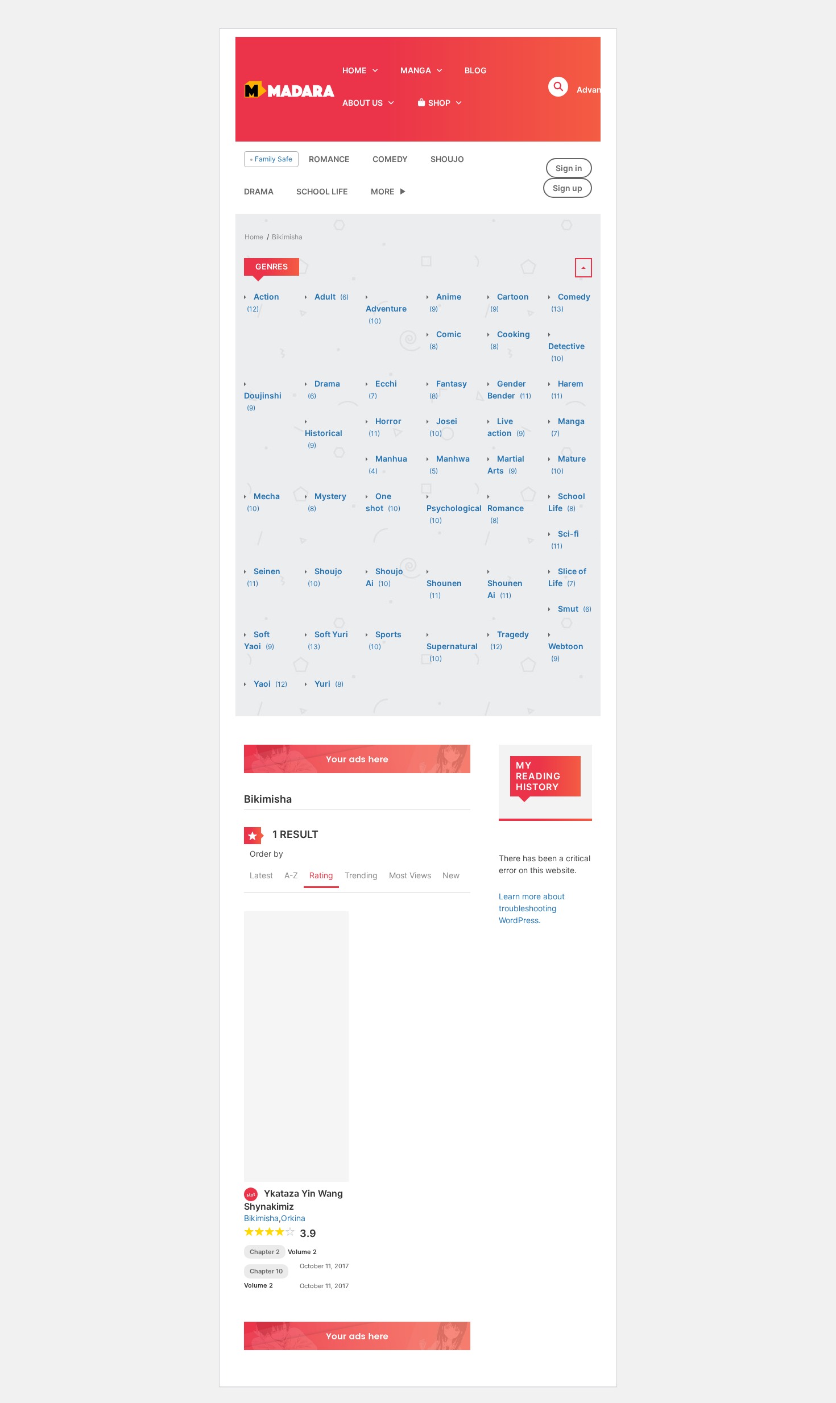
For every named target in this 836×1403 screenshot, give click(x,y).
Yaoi (269, 683)
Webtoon (565, 652)
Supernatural (452, 652)
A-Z (291, 875)
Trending (361, 875)
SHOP (438, 102)
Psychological (454, 514)
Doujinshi (263, 401)
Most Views (410, 875)
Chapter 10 (266, 1271)
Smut (573, 608)
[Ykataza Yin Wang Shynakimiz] (296, 1046)
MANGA (415, 70)
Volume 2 (302, 1252)
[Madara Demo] (289, 88)
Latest (261, 875)
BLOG (476, 70)
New (451, 875)
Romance (329, 159)
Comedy (390, 159)
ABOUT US (362, 102)
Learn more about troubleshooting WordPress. (532, 908)
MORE (383, 191)
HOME (354, 70)
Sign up (567, 188)
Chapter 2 (265, 1252)
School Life (322, 191)
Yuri (328, 683)
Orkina (293, 1218)
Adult (331, 296)
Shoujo (447, 159)
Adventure (386, 314)
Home (254, 237)
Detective (566, 352)
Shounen (444, 589)
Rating (321, 875)
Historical (323, 439)
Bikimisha (287, 237)
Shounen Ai (505, 589)
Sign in (569, 168)
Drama (259, 191)
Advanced (596, 89)
